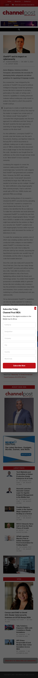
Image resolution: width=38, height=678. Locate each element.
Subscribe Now (19, 366)
